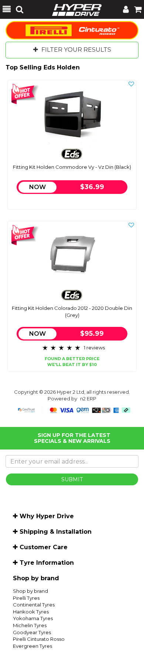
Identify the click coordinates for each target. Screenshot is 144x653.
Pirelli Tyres (26, 598)
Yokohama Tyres (33, 618)
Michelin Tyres (30, 625)
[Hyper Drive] (73, 9)
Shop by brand (30, 591)
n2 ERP (88, 398)
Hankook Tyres (31, 612)
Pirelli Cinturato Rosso (39, 639)
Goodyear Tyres (32, 632)
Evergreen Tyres (32, 646)
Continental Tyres (34, 605)
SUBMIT (72, 479)
